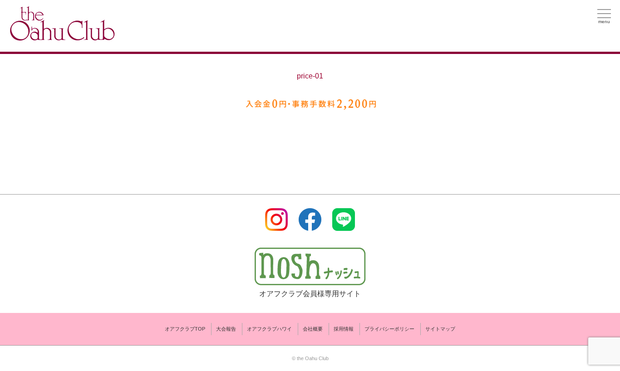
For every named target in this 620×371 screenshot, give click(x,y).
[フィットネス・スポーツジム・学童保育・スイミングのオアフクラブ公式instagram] (276, 225)
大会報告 (226, 329)
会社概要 (313, 329)
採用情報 (344, 329)
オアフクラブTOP (185, 329)
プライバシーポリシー (389, 329)
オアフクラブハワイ (269, 329)
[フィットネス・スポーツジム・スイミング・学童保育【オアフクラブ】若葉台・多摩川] (61, 37)
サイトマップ (440, 329)
